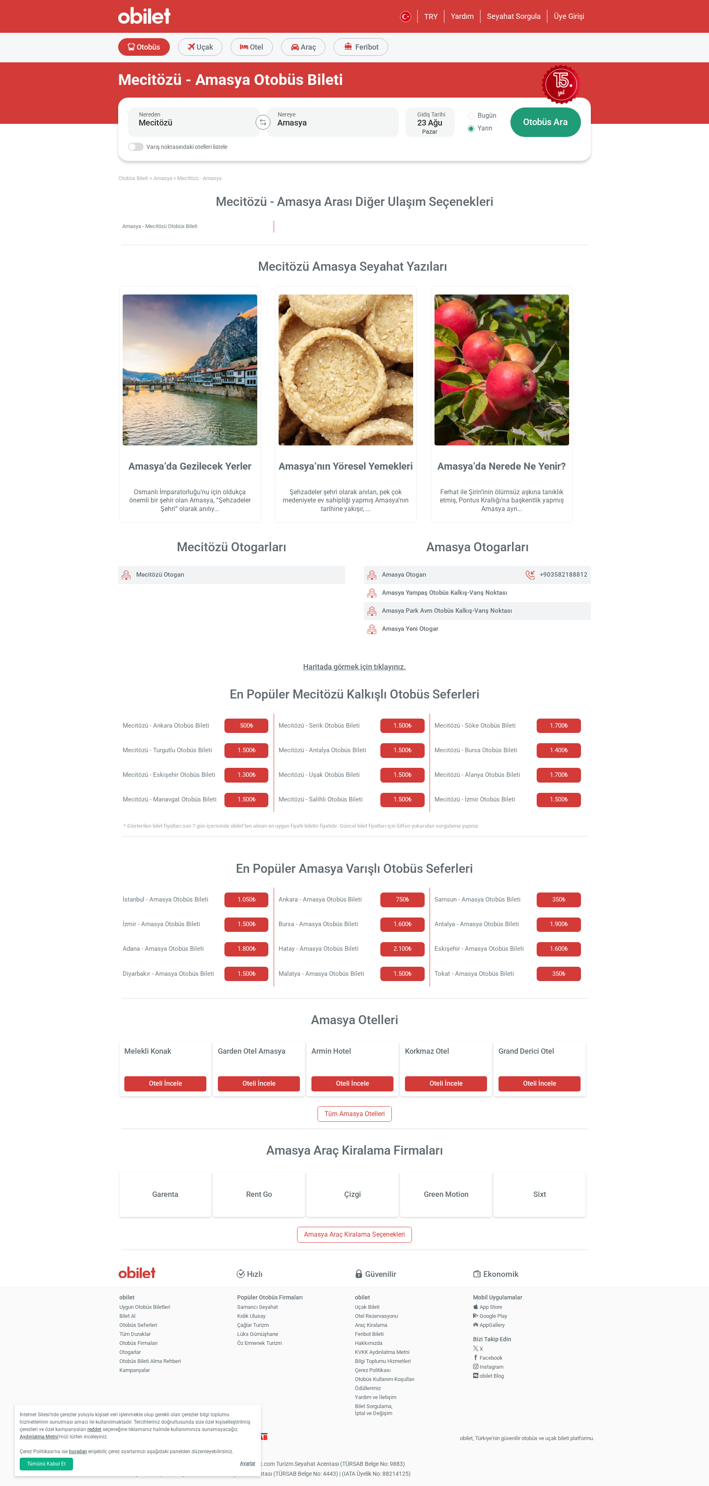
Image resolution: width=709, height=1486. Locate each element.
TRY (431, 16)
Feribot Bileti (369, 1334)
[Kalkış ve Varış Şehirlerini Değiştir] (263, 122)
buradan (78, 1451)
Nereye (286, 114)
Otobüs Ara (545, 122)
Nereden (149, 114)
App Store (490, 1307)
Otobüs (147, 47)
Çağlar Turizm (253, 1325)
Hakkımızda (368, 1343)
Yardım (462, 16)
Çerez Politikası (373, 1370)
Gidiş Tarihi (431, 114)
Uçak (204, 47)
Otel (255, 47)
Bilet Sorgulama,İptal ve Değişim (374, 1409)
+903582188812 (564, 574)
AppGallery (491, 1325)
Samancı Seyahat (257, 1307)
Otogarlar (130, 1352)
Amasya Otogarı (403, 574)
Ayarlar (247, 1463)
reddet (94, 1429)
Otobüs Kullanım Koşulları (384, 1379)
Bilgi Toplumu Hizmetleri (383, 1361)
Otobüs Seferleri (138, 1325)
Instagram (490, 1367)
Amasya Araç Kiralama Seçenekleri (354, 1234)
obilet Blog (491, 1376)
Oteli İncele (165, 1083)
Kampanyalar (134, 1370)
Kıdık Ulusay (251, 1316)
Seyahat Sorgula (514, 16)
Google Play (492, 1316)
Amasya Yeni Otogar (409, 628)
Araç (307, 47)
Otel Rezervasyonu (376, 1316)
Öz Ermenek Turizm (259, 1343)
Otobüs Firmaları (138, 1343)
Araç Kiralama (371, 1325)
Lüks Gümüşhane (257, 1334)
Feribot (366, 47)
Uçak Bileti (367, 1307)
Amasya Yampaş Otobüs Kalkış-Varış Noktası (443, 592)
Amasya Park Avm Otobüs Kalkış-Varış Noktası (446, 610)
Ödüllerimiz (368, 1388)
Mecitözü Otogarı (159, 574)
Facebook (490, 1358)
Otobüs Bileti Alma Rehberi (150, 1361)
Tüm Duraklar (135, 1334)
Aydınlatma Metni (39, 1437)
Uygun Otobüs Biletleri (144, 1307)
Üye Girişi (569, 16)
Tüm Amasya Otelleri (355, 1114)
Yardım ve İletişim (375, 1397)
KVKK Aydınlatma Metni (382, 1352)
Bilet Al (127, 1316)
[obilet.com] (164, 23)
